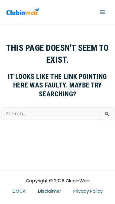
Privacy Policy (88, 191)
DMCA (19, 191)
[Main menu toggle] (102, 12)
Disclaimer (49, 191)
